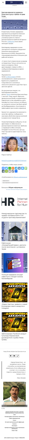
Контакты (14, 423)
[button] (25, 383)
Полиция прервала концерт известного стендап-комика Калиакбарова (12, 277)
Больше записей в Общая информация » (16, 189)
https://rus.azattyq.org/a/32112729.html (14, 160)
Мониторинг (14, 425)
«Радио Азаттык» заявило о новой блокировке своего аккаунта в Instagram (14, 306)
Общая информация (20, 177)
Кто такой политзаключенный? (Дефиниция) (14, 422)
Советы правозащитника (14, 418)
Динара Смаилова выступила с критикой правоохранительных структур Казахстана (14, 412)
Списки (14, 420)
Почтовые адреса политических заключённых (14, 416)
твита (8, 94)
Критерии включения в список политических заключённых (14, 428)
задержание (6, 180)
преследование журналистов (10, 182)
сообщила (10, 41)
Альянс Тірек (14, 430)
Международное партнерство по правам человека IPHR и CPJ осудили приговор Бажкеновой (14, 215)
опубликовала (11, 77)
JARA (14, 414)
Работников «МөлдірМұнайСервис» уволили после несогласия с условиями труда (14, 246)
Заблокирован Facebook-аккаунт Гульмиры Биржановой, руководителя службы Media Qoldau (14, 337)
